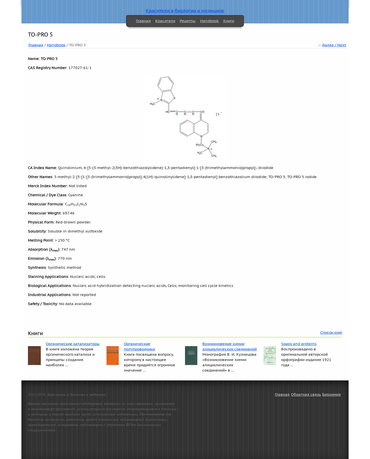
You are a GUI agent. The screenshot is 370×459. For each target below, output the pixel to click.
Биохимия (331, 394)
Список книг (331, 332)
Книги (228, 20)
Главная (143, 20)
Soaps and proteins (298, 343)
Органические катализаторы (73, 343)
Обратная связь (306, 394)
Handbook (209, 20)
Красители (165, 20)
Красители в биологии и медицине (185, 11)
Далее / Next (334, 45)
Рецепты (188, 20)
